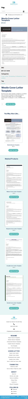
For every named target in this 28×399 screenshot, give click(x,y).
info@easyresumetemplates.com (15, 14)
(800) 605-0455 (14, 326)
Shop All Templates (14, 384)
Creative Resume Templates (14, 343)
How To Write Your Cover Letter (14, 361)
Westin (3, 83)
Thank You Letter (14, 366)
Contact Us (14, 382)
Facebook (14, 389)
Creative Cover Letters (14, 359)
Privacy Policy (14, 380)
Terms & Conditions (14, 378)
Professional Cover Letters (14, 357)
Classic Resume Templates (14, 337)
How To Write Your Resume (14, 347)
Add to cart (10, 104)
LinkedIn (14, 391)
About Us (14, 373)
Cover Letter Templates (8, 76)
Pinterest (14, 393)
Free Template (14, 345)
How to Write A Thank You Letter (14, 368)
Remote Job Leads (14, 375)
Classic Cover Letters (14, 353)
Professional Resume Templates (14, 341)
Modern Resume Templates (14, 339)
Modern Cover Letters (14, 355)
